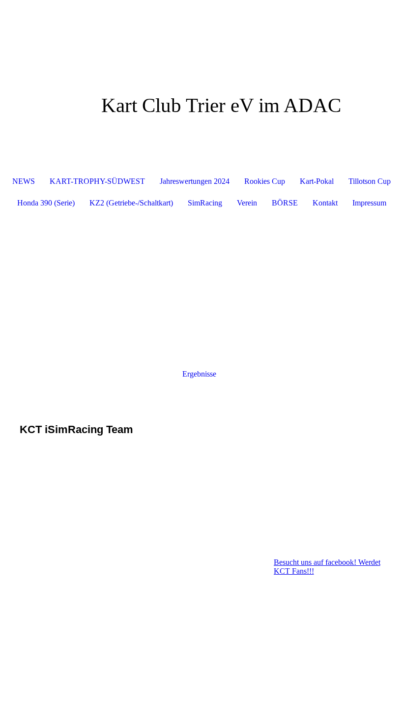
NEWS (23, 181)
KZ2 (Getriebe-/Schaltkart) (131, 203)
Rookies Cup (264, 181)
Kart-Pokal (317, 181)
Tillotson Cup (369, 181)
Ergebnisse (199, 374)
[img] (201, 37)
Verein (247, 203)
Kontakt (325, 203)
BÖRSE (285, 203)
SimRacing (205, 203)
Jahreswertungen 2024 (195, 181)
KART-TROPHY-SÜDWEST (97, 181)
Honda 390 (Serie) (46, 203)
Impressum (369, 203)
